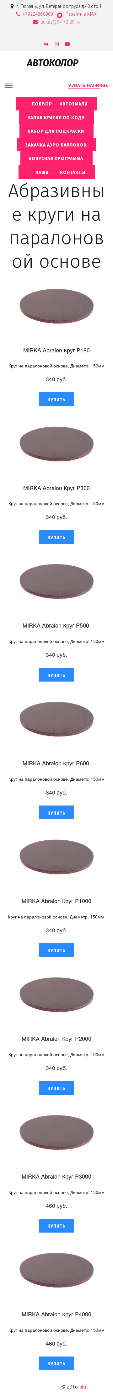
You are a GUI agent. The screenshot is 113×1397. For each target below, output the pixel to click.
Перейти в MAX (81, 14)
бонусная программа (56, 158)
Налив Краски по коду (56, 117)
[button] (56, 399)
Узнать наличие (88, 85)
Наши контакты (57, 172)
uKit (83, 1387)
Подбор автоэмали (56, 104)
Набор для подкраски (56, 131)
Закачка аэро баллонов (56, 145)
